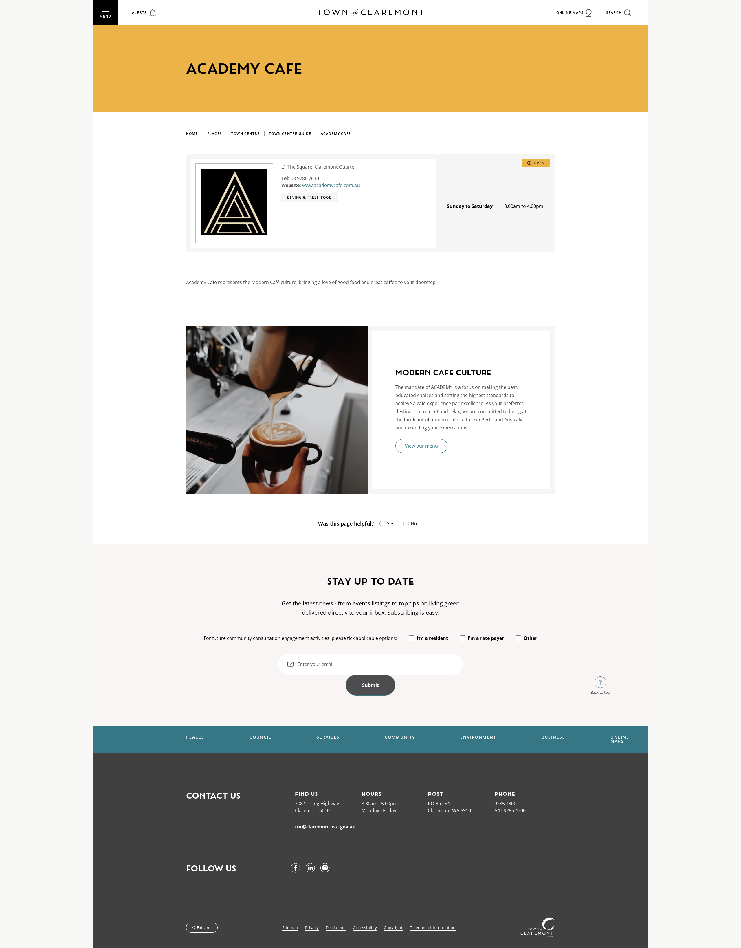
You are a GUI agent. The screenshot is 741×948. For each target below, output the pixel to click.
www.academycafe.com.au (331, 185)
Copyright (393, 927)
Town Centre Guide (290, 133)
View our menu (421, 446)
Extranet (205, 927)
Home (192, 133)
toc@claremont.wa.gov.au (325, 826)
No (414, 523)
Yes (391, 523)
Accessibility (365, 927)
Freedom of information (433, 927)
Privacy (312, 927)
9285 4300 (505, 803)
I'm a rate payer (486, 638)
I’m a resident (432, 638)
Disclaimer (336, 927)
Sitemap (290, 927)
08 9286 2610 (305, 178)
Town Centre (245, 133)
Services (328, 737)
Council (261, 737)
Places (214, 133)
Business (553, 737)
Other (530, 638)
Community (400, 737)
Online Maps (619, 739)
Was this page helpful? (346, 523)
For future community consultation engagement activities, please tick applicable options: (300, 638)
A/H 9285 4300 (510, 810)
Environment (478, 737)
